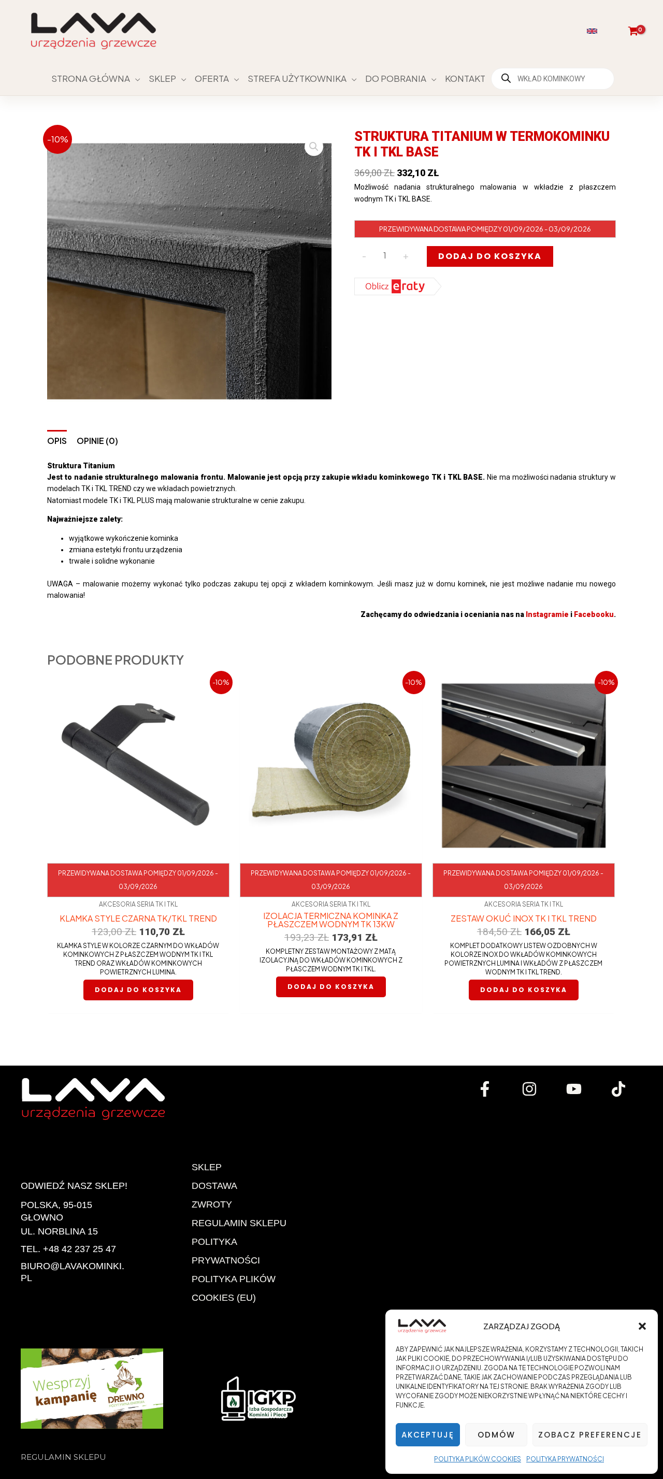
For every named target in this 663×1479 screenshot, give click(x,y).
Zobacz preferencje (590, 1434)
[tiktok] (620, 1089)
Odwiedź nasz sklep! (74, 1186)
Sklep (207, 1167)
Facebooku (594, 614)
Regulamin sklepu (63, 1457)
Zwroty (212, 1204)
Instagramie (547, 614)
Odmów (496, 1434)
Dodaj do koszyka (490, 256)
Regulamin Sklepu (239, 1223)
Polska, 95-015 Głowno (56, 1211)
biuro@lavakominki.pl (72, 1272)
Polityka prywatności (565, 1459)
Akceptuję (427, 1434)
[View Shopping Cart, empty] (633, 31)
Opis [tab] (57, 440)
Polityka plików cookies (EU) (234, 1288)
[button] (642, 1326)
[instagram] (530, 1089)
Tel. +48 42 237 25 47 (68, 1249)
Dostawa (214, 1186)
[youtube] (575, 1089)
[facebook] (486, 1089)
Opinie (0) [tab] (97, 440)
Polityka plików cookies (477, 1459)
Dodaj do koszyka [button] (138, 989)
